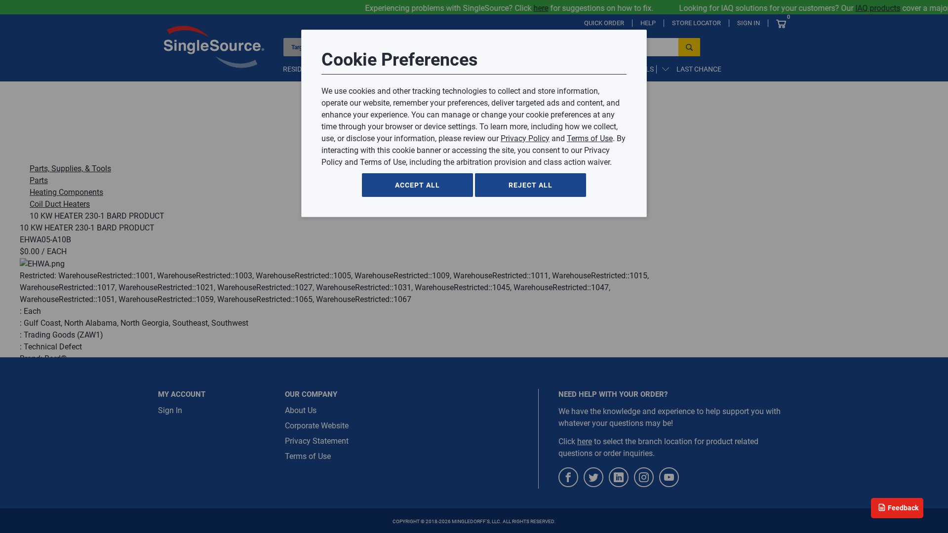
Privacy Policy (525, 138)
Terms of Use (590, 138)
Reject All (531, 185)
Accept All (417, 185)
